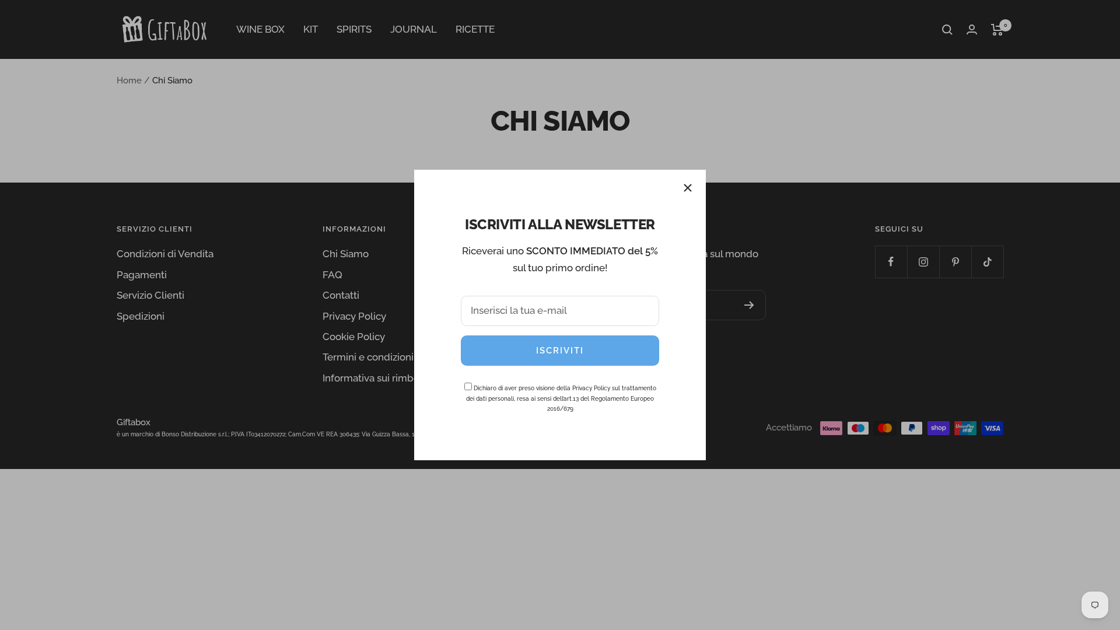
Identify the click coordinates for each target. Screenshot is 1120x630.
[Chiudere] (688, 188)
